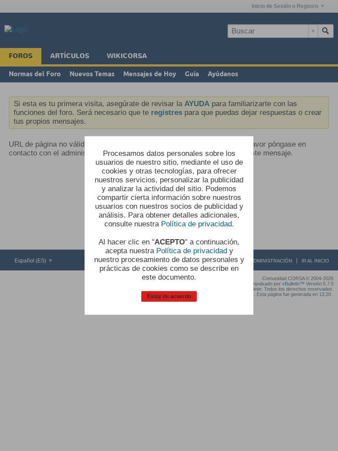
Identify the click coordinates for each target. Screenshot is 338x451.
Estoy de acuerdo (169, 296)
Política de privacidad (196, 224)
